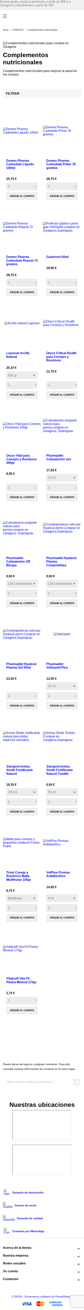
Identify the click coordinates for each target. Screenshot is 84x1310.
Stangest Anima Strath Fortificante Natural (19, 770)
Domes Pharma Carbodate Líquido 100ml (20, 164)
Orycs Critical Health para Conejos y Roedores (61, 356)
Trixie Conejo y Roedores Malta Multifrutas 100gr (18, 876)
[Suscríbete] (76, 1082)
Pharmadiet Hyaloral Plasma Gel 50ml (21, 665)
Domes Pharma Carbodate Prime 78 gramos (61, 164)
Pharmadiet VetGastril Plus (57, 665)
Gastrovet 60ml (57, 257)
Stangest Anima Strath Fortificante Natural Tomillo (59, 770)
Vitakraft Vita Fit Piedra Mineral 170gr (21, 980)
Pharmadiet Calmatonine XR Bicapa (18, 561)
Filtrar (12, 93)
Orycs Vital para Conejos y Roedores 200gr (21, 459)
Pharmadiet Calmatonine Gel (58, 457)
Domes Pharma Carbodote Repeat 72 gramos (22, 260)
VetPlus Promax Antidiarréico (58, 874)
